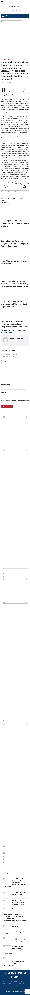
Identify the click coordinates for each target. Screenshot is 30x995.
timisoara (7, 332)
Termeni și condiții (15, 985)
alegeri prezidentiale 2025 (11, 330)
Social (25, 981)
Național (11, 983)
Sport (15, 983)
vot (11, 332)
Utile (20, 983)
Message (4, 361)
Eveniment (14, 981)
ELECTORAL (4, 60)
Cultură (20, 981)
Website (3, 392)
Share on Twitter (16, 198)
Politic (10, 60)
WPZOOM (18, 993)
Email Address (5, 384)
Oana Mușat (16, 83)
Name (3, 377)
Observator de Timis (15, 975)
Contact (25, 983)
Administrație (6, 981)
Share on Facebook (6, 198)
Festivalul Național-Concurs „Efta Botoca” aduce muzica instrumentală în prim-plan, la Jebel (14, 882)
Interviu (5, 983)
